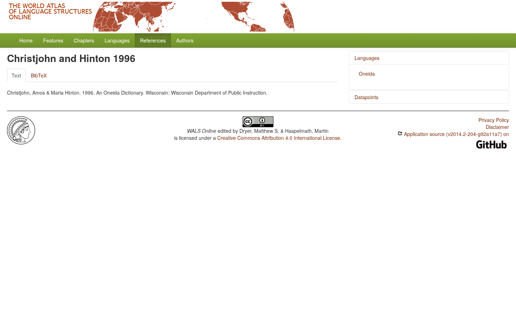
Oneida (367, 73)
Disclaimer (497, 126)
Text (16, 75)
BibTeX (39, 75)
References (153, 40)
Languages (117, 40)
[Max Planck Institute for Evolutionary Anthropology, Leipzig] (21, 129)
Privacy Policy (493, 119)
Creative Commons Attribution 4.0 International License (278, 137)
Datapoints (366, 97)
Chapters (84, 40)
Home (26, 40)
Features (53, 40)
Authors (184, 40)
